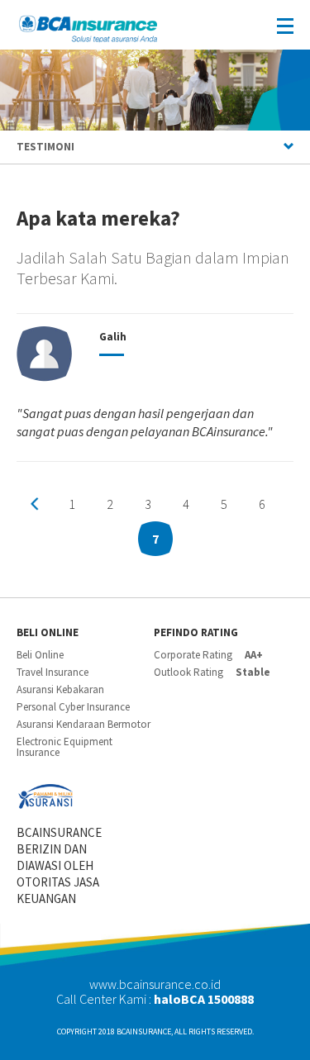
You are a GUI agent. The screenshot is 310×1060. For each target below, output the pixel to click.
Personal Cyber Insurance (73, 707)
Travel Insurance (52, 672)
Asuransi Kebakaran (60, 689)
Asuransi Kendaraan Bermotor (83, 724)
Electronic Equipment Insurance (64, 746)
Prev (35, 504)
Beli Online (40, 655)
